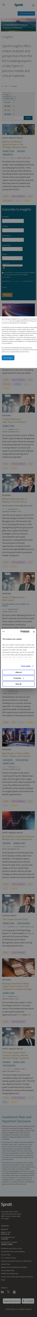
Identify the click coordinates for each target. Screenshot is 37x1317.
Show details (26, 666)
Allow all (18, 672)
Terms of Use (5, 321)
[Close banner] (34, 631)
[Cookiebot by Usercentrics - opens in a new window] (21, 631)
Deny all (18, 684)
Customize (17, 678)
